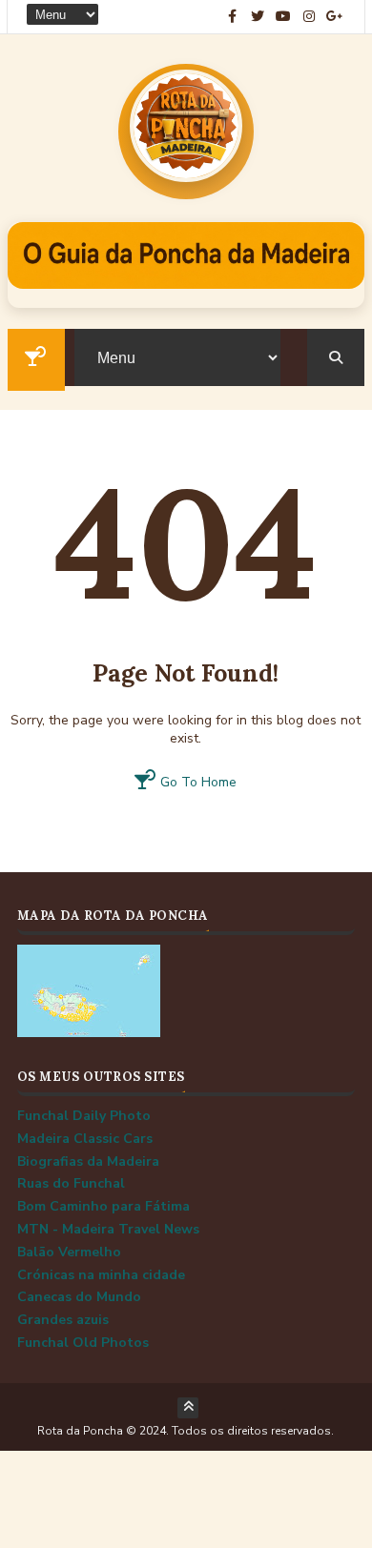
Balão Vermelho (69, 1252)
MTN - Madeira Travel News (108, 1229)
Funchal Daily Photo (84, 1116)
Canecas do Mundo (79, 1297)
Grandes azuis (63, 1320)
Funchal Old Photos (83, 1343)
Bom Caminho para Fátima (103, 1206)
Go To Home (196, 782)
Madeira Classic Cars (85, 1139)
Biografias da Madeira (88, 1161)
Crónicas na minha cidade (101, 1275)
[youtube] (283, 16)
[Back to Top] (187, 1407)
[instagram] (309, 16)
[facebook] (231, 16)
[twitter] (257, 16)
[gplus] (334, 16)
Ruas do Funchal (71, 1183)
